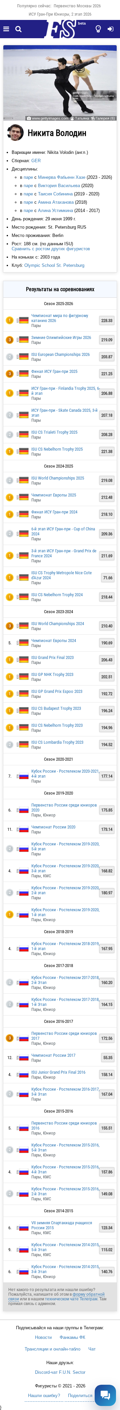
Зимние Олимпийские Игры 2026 (61, 337)
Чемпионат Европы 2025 (53, 494)
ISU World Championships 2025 (57, 478)
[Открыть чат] (105, 1395)
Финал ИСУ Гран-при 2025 (54, 371)
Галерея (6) (105, 118)
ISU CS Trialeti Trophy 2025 (54, 432)
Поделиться (80, 1395)
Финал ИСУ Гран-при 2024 (54, 511)
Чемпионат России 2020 (53, 826)
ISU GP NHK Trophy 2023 (52, 674)
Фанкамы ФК (72, 1337)
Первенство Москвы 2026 (77, 5)
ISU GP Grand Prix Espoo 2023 (56, 691)
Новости (43, 1337)
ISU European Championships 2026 (60, 354)
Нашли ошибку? (44, 1395)
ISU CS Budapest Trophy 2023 (56, 708)
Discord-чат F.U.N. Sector (60, 1372)
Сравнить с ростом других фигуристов (51, 248)
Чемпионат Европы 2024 (53, 640)
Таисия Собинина (55, 193)
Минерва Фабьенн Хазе (61, 177)
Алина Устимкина (55, 210)
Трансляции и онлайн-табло (52, 1349)
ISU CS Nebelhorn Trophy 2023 (57, 725)
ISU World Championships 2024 (57, 623)
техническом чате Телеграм (71, 1299)
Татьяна (82, 118)
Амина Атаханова (56, 202)
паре (28, 177)
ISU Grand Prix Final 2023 (52, 657)
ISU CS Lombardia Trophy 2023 (57, 742)
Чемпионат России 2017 (53, 1055)
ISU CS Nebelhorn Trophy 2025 (57, 449)
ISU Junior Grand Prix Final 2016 (58, 1072)
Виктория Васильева (59, 185)
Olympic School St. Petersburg (54, 265)
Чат (92, 1349)
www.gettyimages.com (50, 118)
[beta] (60, 33)
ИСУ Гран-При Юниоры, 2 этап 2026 (60, 14)
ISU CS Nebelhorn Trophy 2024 (57, 594)
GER (36, 160)
